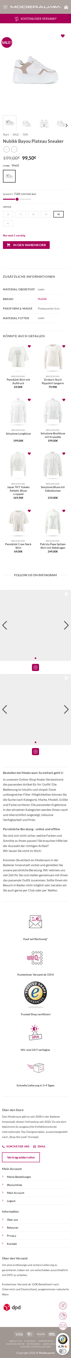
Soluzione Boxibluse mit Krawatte (53, 435)
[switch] (62, 1351)
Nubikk (42, 298)
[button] (5, 7)
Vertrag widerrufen (21, 1157)
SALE (16, 134)
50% (25, 134)
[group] (35, 625)
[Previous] (9, 72)
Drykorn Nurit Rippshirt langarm (53, 381)
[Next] (61, 72)
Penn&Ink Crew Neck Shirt (18, 546)
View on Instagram (35, 667)
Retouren (12, 1227)
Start (6, 134)
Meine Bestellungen (19, 1176)
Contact (30, 1340)
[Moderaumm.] (36, 7)
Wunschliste (14, 1185)
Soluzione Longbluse (18, 433)
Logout (11, 1201)
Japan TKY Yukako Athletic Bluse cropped (18, 491)
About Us (15, 1340)
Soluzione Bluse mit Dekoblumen (53, 489)
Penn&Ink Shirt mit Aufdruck (18, 381)
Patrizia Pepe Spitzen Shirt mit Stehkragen (53, 546)
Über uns (12, 1219)
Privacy (11, 1235)
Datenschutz (15, 1343)
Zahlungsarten (54, 1343)
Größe (7, 207)
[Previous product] (14, 149)
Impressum (45, 1340)
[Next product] (6, 149)
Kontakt (12, 1243)
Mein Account (15, 1192)
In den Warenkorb (29, 245)
